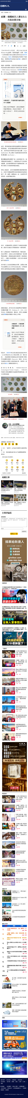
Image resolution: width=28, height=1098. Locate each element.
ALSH (19, 142)
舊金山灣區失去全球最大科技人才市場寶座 (21, 671)
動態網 (2, 1090)
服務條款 (14, 1079)
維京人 (10, 57)
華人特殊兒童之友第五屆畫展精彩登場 (21, 716)
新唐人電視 (15, 1086)
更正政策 (9, 1079)
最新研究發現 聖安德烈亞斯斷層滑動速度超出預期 (21, 708)
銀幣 (10, 59)
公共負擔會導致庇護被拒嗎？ (19, 916)
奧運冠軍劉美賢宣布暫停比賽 (21, 734)
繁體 (27, 1)
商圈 (13, 1081)
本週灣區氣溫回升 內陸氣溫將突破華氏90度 (21, 726)
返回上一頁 (14, 533)
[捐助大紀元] (14, 1058)
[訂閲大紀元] (14, 1027)
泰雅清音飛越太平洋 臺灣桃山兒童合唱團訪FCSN (21, 680)
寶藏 (19, 59)
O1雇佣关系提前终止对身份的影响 (21, 870)
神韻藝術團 (21, 1086)
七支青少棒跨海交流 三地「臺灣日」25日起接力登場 (21, 652)
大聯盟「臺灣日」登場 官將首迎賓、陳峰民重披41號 (21, 662)
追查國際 (9, 1086)
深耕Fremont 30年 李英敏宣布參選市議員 (21, 862)
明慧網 (24, 1088)
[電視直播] (14, 1074)
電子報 (8, 1081)
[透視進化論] (14, 791)
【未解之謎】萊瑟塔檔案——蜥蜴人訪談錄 (21, 825)
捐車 (20, 1081)
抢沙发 (24, 473)
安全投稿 (3, 1081)
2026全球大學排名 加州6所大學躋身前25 (21, 843)
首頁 (2, 12)
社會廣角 (6, 12)
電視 (2, 1083)
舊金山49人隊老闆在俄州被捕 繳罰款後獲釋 (21, 689)
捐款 (17, 1081)
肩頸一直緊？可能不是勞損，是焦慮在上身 (21, 834)
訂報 (24, 1081)
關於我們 (3, 1079)
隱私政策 (20, 1079)
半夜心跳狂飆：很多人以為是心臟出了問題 (21, 816)
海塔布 (25, 54)
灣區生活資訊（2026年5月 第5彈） (21, 879)
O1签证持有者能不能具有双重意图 (21, 852)
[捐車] (14, 1049)
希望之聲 (10, 1088)
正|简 (24, 46)
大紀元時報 (3, 1088)
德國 (25, 52)
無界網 (7, 1090)
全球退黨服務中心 (17, 1088)
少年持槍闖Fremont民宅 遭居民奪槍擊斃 (21, 698)
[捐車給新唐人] (14, 581)
